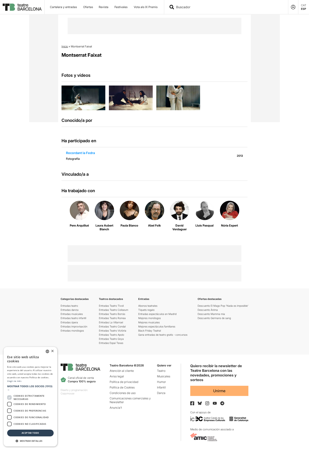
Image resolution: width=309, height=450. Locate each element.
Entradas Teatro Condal (112, 326)
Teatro (161, 371)
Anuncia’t (116, 407)
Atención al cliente (122, 371)
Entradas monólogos (72, 330)
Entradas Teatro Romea (112, 318)
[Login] (293, 7)
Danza (161, 393)
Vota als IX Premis (146, 7)
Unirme (219, 391)
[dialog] (30, 396)
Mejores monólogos (149, 318)
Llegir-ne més (14, 381)
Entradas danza (70, 309)
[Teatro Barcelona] (22, 7)
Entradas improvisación (74, 326)
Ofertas (88, 7)
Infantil (161, 387)
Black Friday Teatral (149, 330)
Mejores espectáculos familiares (156, 326)
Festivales (120, 7)
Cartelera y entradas (63, 7)
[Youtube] (215, 403)
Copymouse (67, 393)
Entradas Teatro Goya (111, 338)
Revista (103, 7)
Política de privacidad (124, 382)
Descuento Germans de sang (214, 318)
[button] (30, 388)
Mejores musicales (149, 322)
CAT (303, 5)
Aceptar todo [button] (30, 432)
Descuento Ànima (208, 309)
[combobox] (229, 7)
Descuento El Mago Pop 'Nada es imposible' (223, 305)
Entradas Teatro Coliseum (113, 309)
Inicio (65, 46)
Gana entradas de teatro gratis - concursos (162, 334)
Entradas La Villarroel (111, 322)
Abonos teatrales (147, 305)
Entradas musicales (72, 313)
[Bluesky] (200, 403)
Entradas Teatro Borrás (112, 313)
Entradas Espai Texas (111, 342)
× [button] (52, 351)
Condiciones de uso (123, 393)
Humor (161, 382)
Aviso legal (117, 376)
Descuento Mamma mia (211, 313)
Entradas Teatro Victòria (112, 330)
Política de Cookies (122, 387)
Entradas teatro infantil (73, 318)
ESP (303, 9)
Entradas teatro (69, 305)
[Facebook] (192, 403)
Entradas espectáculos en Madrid (157, 313)
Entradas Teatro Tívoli (111, 305)
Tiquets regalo (146, 309)
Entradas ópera (69, 322)
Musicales (163, 376)
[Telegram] (222, 403)
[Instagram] (207, 403)
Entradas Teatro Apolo (111, 334)
